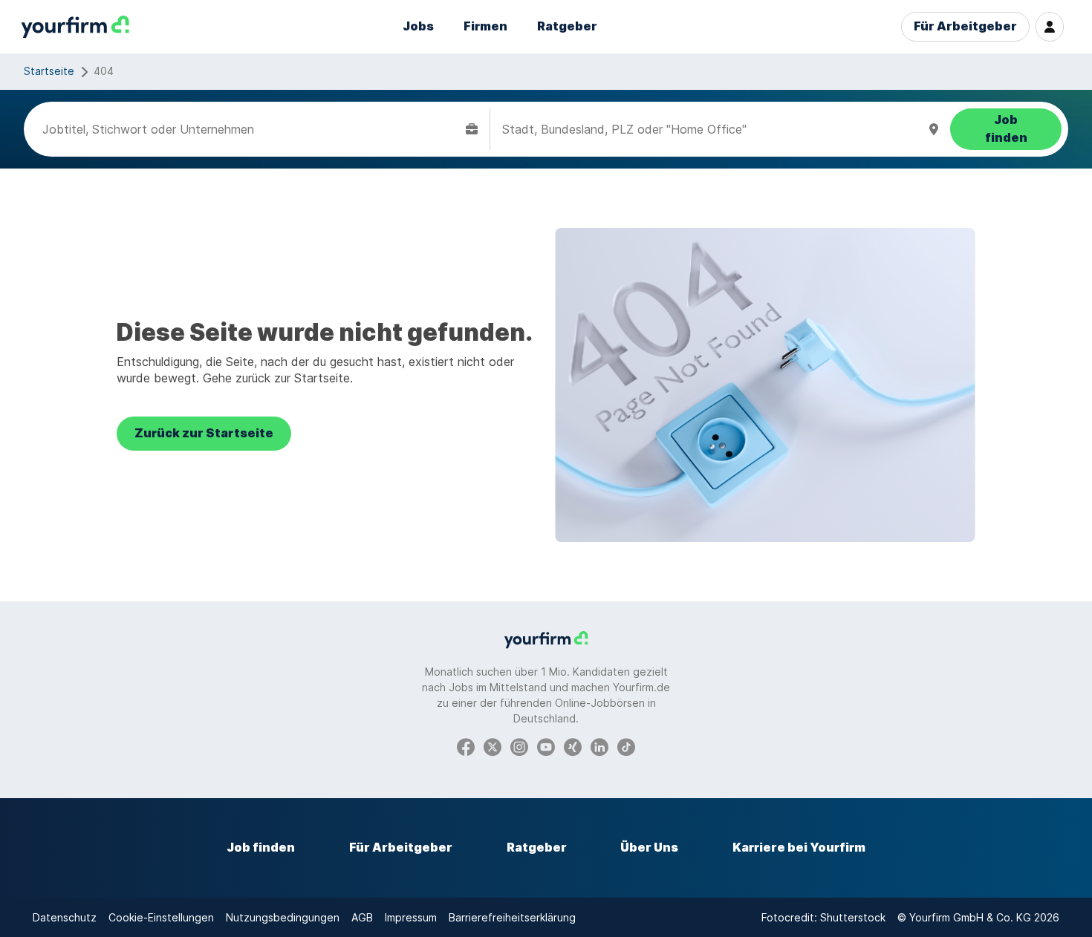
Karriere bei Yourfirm (798, 847)
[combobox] (251, 129)
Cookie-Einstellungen (161, 917)
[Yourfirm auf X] (492, 746)
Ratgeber (567, 26)
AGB (362, 917)
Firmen (485, 26)
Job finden (261, 847)
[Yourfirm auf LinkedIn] (599, 746)
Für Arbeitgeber (965, 26)
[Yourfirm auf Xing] (573, 746)
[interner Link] (75, 27)
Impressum (411, 917)
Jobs (418, 26)
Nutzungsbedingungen (282, 917)
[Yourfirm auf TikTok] (626, 746)
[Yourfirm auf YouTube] (546, 746)
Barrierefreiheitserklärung (512, 917)
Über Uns (649, 847)
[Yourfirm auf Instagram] (519, 746)
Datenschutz (65, 917)
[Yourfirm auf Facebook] (466, 746)
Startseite (49, 71)
